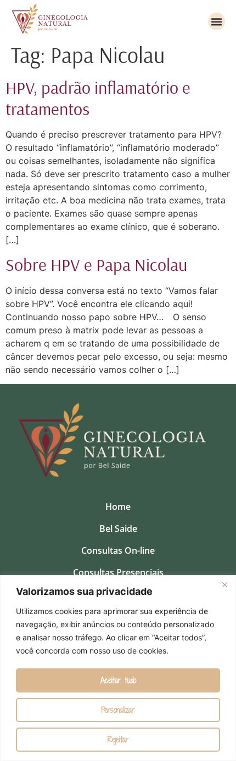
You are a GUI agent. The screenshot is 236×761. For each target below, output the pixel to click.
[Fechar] (224, 584)
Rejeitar (118, 739)
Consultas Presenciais (118, 572)
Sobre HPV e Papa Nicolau (96, 264)
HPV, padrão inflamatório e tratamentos (97, 97)
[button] (217, 21)
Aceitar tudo (118, 680)
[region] (118, 668)
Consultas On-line (118, 550)
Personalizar (118, 709)
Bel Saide (118, 529)
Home (118, 507)
